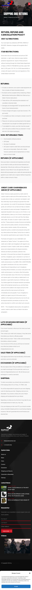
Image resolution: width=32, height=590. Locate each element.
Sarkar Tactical (15, 563)
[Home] (7, 4)
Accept (16, 586)
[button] (30, 573)
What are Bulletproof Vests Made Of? (18, 500)
